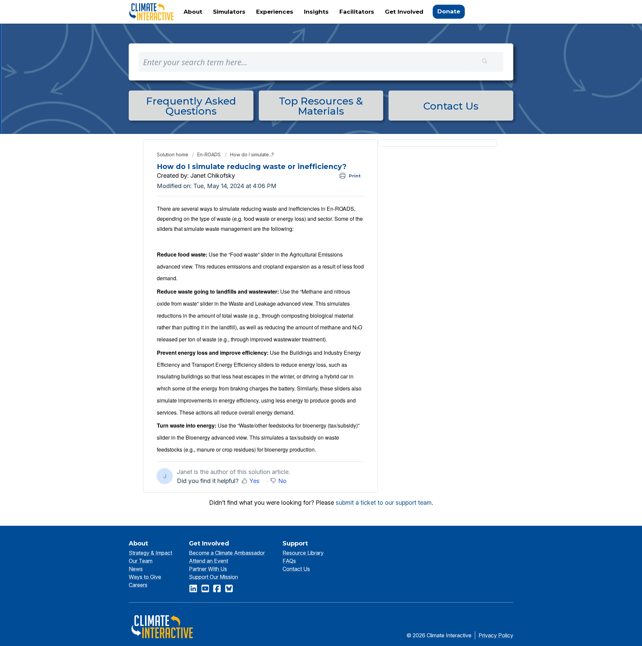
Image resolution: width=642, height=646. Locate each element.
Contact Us (296, 569)
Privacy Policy (495, 635)
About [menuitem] (193, 11)
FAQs (289, 560)
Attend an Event (208, 560)
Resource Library (303, 552)
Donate (448, 11)
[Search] (485, 62)
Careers (138, 585)
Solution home (173, 154)
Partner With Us (208, 569)
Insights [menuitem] (316, 11)
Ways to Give (145, 577)
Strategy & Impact (150, 552)
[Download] (308, 240)
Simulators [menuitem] (229, 11)
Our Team (140, 560)
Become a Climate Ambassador (227, 552)
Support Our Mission (213, 577)
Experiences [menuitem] (274, 11)
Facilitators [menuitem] (356, 11)
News (136, 569)
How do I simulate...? (252, 154)
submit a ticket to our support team (384, 502)
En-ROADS (209, 154)
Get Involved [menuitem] (404, 11)
